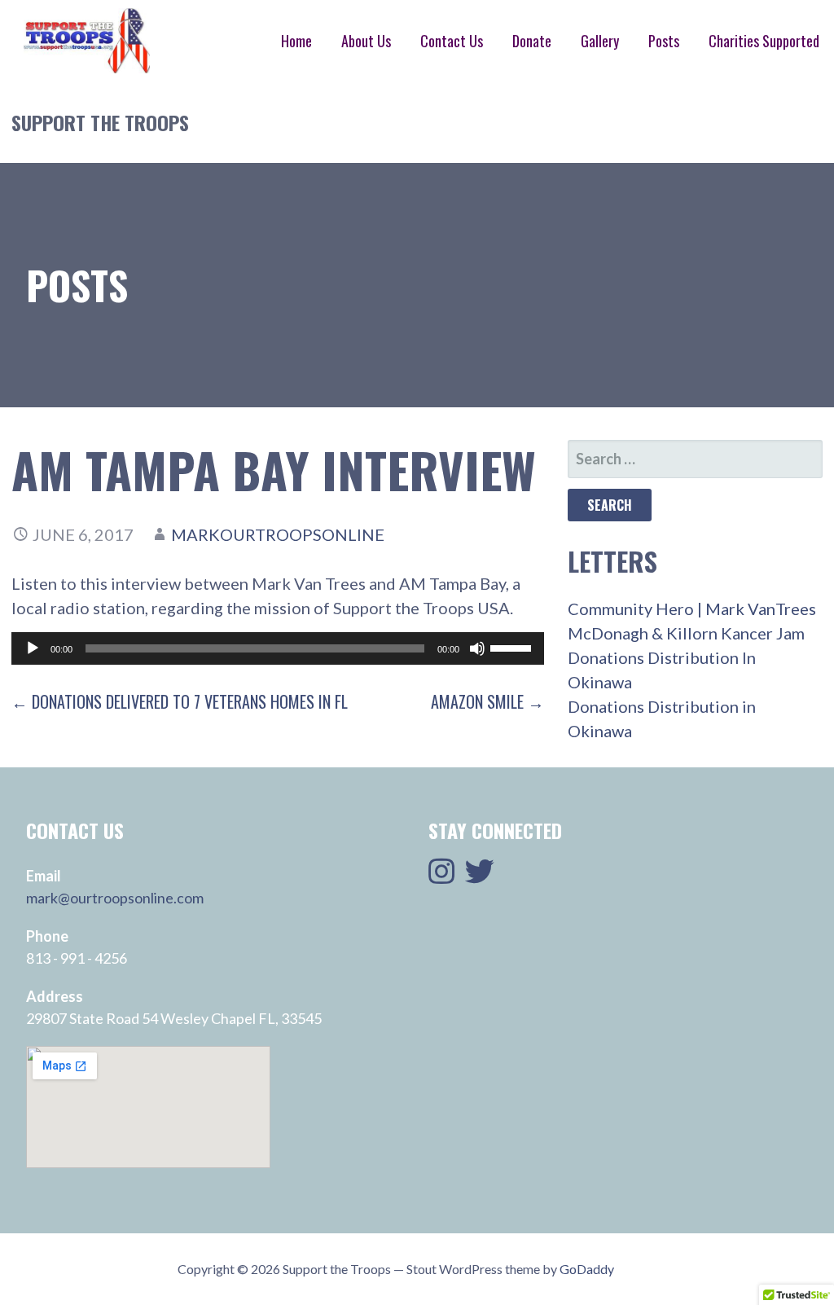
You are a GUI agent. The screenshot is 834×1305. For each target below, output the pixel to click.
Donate (531, 40)
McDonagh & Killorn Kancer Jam (686, 633)
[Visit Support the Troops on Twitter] (479, 876)
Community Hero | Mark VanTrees (692, 608)
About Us (366, 40)
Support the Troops (100, 122)
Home (296, 40)
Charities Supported (764, 40)
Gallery (600, 40)
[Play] (32, 648)
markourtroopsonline (277, 534)
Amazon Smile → (487, 701)
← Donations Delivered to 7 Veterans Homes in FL (179, 701)
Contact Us (451, 40)
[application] (277, 648)
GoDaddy (587, 1268)
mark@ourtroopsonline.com (115, 898)
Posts (663, 40)
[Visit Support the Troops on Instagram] (441, 876)
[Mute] (477, 648)
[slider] (513, 646)
